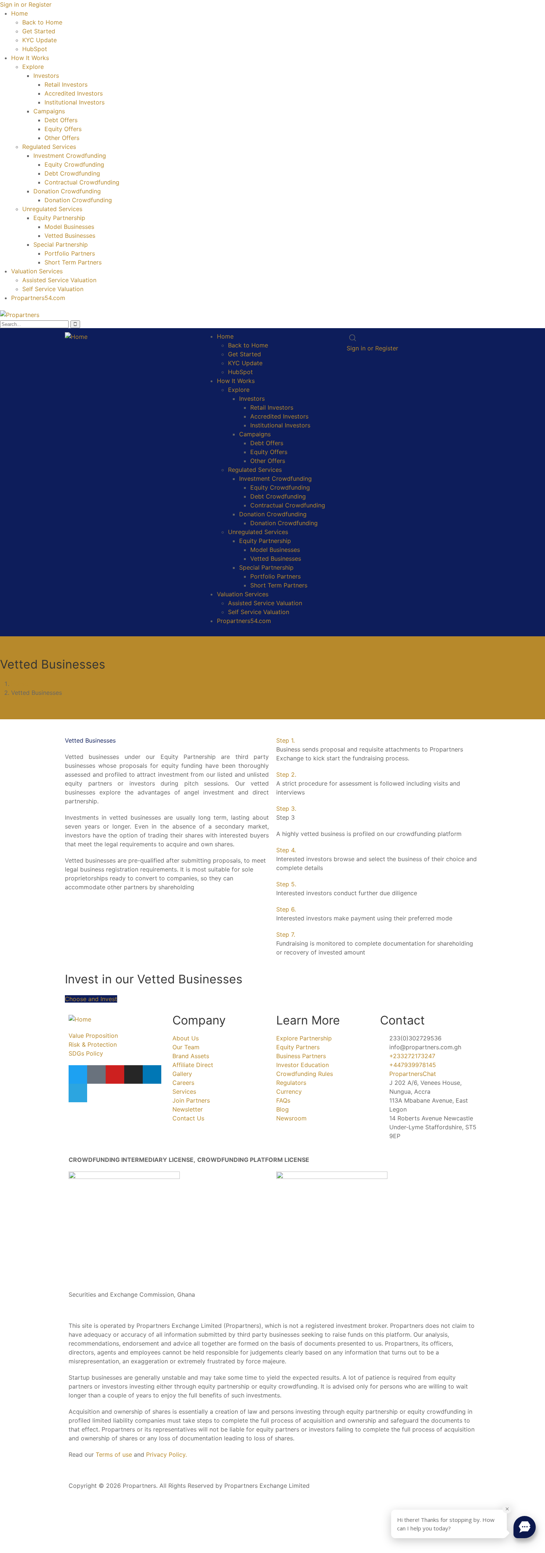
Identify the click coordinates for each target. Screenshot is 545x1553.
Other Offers (61, 137)
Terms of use (114, 1454)
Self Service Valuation (52, 289)
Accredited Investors (73, 93)
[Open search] (353, 338)
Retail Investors (65, 84)
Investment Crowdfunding (69, 155)
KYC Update (39, 40)
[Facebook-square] (96, 1074)
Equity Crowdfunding (74, 164)
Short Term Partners (73, 262)
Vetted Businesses (69, 235)
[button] (378, 740)
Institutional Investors (74, 102)
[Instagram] (133, 1074)
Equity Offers (63, 129)
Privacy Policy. (166, 1454)
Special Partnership (60, 244)
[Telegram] (78, 1093)
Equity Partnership (59, 217)
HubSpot (34, 49)
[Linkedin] (152, 1074)
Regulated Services (49, 146)
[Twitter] (78, 1074)
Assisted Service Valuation (59, 280)
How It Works (30, 57)
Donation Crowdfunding (67, 191)
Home (19, 13)
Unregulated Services (52, 209)
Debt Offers (60, 120)
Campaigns (49, 111)
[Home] (76, 336)
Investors (46, 75)
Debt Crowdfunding (72, 173)
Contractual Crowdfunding (81, 182)
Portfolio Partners (69, 253)
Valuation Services (37, 271)
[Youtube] (115, 1074)
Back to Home (42, 22)
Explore (33, 66)
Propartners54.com (38, 297)
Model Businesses (69, 226)
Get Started (38, 31)
